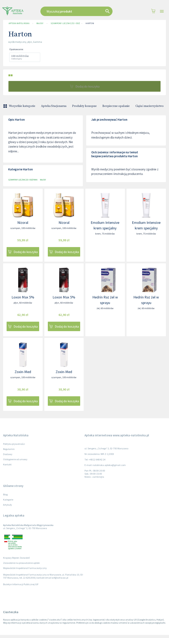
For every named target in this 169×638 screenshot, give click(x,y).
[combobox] (80, 11)
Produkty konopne (84, 106)
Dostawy (7, 454)
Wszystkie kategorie (22, 106)
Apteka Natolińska (19, 23)
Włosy (39, 23)
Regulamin (9, 449)
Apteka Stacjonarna (53, 106)
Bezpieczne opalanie (116, 106)
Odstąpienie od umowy (15, 459)
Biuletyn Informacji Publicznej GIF (21, 584)
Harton (90, 23)
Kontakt (7, 464)
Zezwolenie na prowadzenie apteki (21, 562)
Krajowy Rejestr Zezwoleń (16, 557)
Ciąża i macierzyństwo (149, 106)
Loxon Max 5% (23, 297)
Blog (5, 494)
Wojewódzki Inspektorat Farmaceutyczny (25, 568)
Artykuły (7, 504)
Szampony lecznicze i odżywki (65, 23)
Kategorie (8, 499)
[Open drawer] (162, 11)
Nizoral (22, 222)
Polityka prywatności (14, 443)
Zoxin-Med (23, 371)
